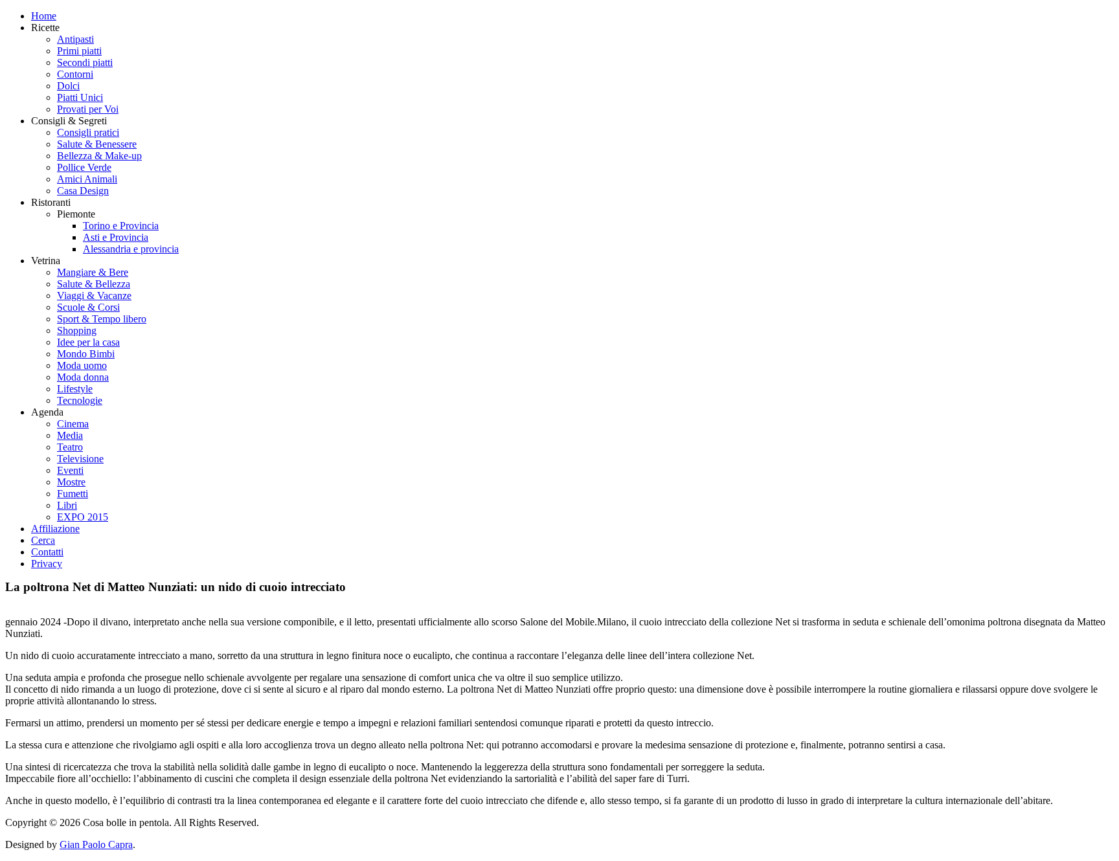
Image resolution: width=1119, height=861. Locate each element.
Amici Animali (87, 178)
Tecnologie (79, 400)
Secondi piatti (85, 62)
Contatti (47, 551)
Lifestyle (75, 388)
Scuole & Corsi (88, 307)
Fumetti (72, 493)
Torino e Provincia (121, 225)
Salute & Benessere (97, 144)
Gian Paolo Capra (96, 844)
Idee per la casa (88, 342)
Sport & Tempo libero (101, 318)
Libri (67, 505)
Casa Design (83, 190)
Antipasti (75, 39)
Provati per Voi (88, 109)
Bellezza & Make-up (99, 155)
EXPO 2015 (82, 516)
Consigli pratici (88, 132)
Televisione (80, 458)
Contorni (75, 74)
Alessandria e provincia (131, 248)
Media (70, 435)
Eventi (70, 470)
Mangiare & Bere (92, 272)
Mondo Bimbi (86, 353)
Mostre (71, 481)
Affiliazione (55, 528)
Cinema (73, 423)
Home (43, 15)
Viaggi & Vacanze (94, 295)
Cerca (43, 540)
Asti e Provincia (115, 237)
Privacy (46, 563)
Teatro (70, 447)
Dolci (68, 85)
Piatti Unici (80, 97)
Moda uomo (82, 365)
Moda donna (83, 377)
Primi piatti (79, 50)
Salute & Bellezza (93, 283)
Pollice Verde (84, 167)
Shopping (76, 330)
